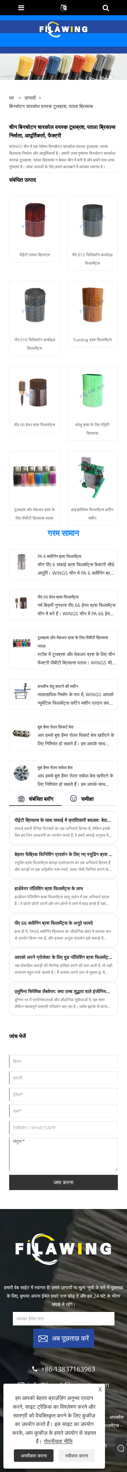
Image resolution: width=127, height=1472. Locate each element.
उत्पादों (30, 97)
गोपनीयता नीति (58, 1441)
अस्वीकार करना (34, 1455)
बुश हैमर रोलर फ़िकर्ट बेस (55, 727)
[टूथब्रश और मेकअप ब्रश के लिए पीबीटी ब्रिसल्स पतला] (34, 476)
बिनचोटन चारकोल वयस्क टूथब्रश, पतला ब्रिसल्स (51, 106)
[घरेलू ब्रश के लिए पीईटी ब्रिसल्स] (92, 391)
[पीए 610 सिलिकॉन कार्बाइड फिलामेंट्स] (34, 306)
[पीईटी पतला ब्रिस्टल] (34, 221)
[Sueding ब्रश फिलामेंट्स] (92, 306)
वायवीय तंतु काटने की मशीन (58, 686)
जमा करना (63, 1182)
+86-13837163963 (68, 1369)
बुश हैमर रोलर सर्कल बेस (55, 767)
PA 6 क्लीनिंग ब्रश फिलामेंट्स (59, 556)
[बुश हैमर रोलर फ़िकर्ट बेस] (22, 732)
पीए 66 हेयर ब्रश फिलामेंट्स (34, 424)
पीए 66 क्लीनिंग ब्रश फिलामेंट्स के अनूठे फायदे (54, 923)
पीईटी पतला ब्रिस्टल (34, 255)
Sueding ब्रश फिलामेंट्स (92, 340)
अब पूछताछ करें (70, 1337)
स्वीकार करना (76, 1455)
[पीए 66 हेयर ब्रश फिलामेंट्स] (34, 391)
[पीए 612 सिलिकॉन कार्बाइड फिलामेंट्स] (92, 221)
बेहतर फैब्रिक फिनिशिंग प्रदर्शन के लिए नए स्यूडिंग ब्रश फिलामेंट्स (64, 854)
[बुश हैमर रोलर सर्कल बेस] (22, 773)
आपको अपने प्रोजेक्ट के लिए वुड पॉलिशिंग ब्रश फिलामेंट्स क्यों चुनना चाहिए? (64, 957)
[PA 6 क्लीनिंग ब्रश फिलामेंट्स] (22, 561)
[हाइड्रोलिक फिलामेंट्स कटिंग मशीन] (92, 476)
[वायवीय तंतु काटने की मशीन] (22, 691)
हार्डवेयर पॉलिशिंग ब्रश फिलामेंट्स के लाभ (49, 888)
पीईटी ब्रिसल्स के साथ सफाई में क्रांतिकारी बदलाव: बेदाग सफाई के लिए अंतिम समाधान (64, 820)
